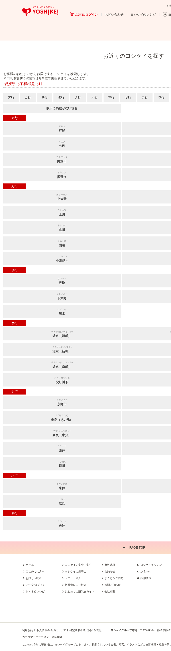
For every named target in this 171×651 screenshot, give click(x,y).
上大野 (61, 197)
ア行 (11, 97)
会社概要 (109, 591)
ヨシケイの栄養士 (75, 571)
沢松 (61, 281)
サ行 (44, 97)
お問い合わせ (114, 14)
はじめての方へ (35, 571)
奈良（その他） (62, 417)
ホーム (30, 564)
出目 (62, 144)
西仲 (61, 448)
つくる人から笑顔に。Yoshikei (40, 11)
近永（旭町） (62, 334)
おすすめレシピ (35, 591)
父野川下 (62, 380)
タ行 (61, 97)
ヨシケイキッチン (151, 564)
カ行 (28, 97)
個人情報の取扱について (51, 630)
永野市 (61, 402)
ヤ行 (128, 97)
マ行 (111, 97)
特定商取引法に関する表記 (85, 630)
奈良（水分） (62, 433)
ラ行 (145, 97)
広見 (62, 501)
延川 (61, 464)
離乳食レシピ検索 (75, 584)
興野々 (62, 175)
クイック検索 (150, 578)
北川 (61, 228)
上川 (61, 212)
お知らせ (109, 571)
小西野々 (62, 258)
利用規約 (27, 630)
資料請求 (109, 564)
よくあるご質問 (113, 578)
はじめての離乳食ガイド (79, 591)
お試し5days (33, 578)
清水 (61, 311)
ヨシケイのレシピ (143, 14)
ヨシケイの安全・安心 (78, 564)
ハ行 (95, 97)
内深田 (61, 159)
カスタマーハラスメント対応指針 (42, 637)
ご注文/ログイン (86, 14)
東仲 (61, 486)
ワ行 (161, 97)
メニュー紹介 (73, 578)
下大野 (61, 296)
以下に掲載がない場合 (61, 108)
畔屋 (62, 128)
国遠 (61, 243)
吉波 (61, 523)
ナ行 (78, 97)
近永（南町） (62, 364)
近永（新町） (61, 349)
